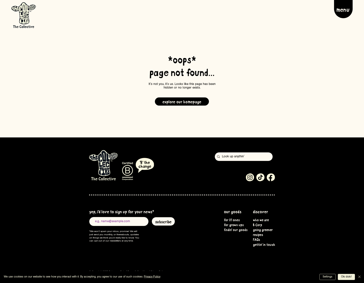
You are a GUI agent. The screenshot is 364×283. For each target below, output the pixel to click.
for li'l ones (232, 219)
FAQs (256, 239)
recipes (258, 234)
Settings (327, 276)
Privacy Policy (152, 276)
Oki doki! (346, 276)
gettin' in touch (262, 244)
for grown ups (233, 224)
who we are (261, 219)
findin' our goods (233, 229)
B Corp (257, 224)
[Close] (359, 277)
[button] (343, 9)
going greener (262, 229)
